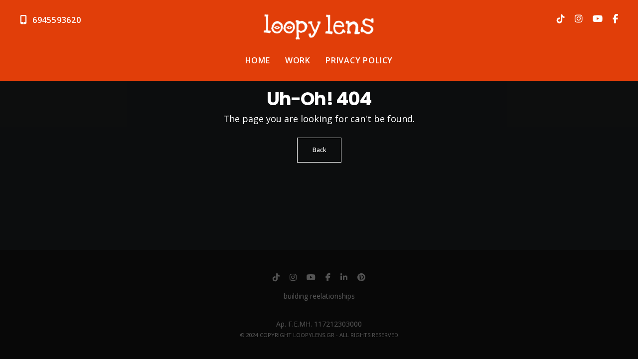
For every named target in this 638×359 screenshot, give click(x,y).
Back (319, 150)
